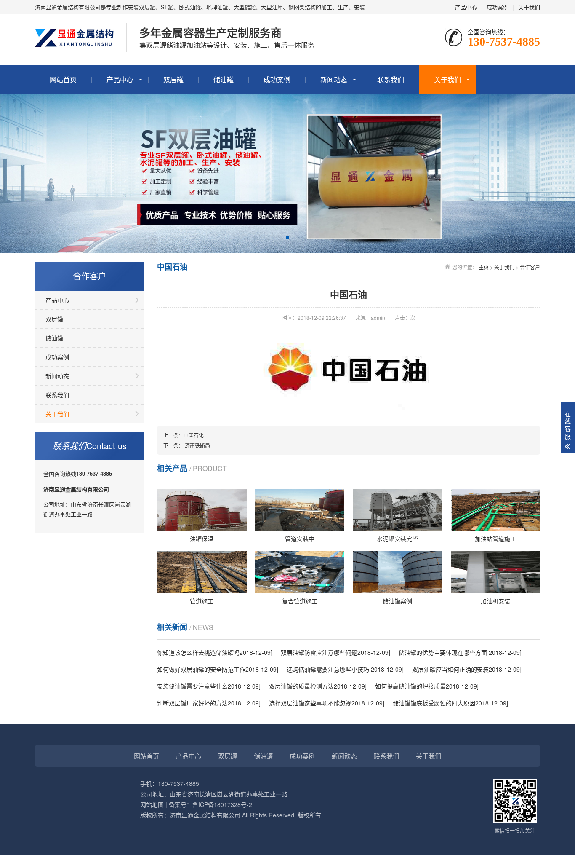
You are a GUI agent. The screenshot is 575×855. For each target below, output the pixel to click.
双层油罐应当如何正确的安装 (450, 669)
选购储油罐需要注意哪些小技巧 (329, 669)
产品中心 (466, 7)
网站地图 (152, 804)
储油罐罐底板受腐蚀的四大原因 (434, 703)
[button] (287, 237)
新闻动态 (333, 79)
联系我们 (390, 79)
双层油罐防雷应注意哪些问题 (319, 652)
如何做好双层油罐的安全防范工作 (201, 669)
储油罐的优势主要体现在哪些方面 (444, 652)
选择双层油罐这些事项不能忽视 (310, 703)
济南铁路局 (197, 445)
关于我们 (529, 7)
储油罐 (223, 79)
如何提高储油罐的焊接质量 (410, 686)
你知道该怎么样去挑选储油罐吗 (198, 652)
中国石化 (194, 435)
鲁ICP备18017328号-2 (222, 804)
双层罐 (173, 79)
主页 (484, 267)
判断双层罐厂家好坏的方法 (192, 703)
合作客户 (530, 267)
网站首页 (63, 79)
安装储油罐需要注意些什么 (192, 686)
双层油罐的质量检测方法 (301, 686)
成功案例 (497, 7)
